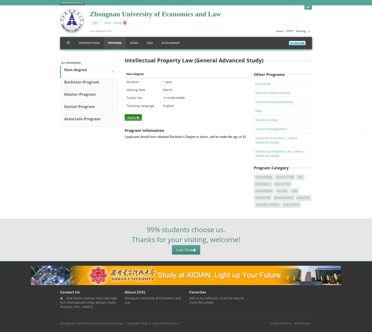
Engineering (264, 191)
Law (294, 191)
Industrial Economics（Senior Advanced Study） (276, 140)
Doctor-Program (79, 106)
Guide (134, 43)
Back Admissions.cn (72, 2)
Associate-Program (82, 118)
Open (308, 7)
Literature (263, 198)
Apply (131, 117)
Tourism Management (271, 129)
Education (282, 184)
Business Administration (273, 93)
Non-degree (75, 69)
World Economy (266, 120)
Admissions (302, 323)
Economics (263, 184)
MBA (258, 111)
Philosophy (291, 205)
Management (283, 198)
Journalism (263, 84)
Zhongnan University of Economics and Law (91, 323)
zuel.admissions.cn (166, 323)
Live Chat (184, 249)
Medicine (303, 198)
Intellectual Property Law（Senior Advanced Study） (279, 153)
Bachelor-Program (81, 82)
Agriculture (285, 177)
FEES (150, 43)
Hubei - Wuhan (113, 23)
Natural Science (267, 205)
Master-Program (80, 94)
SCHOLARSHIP (170, 43)
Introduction (89, 43)
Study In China (280, 323)
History (282, 191)
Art (300, 177)
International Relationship (274, 102)
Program (114, 43)
